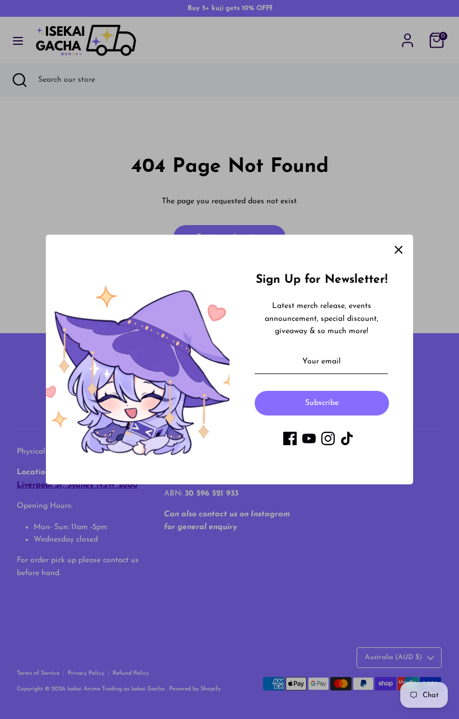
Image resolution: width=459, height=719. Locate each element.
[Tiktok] (347, 438)
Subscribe (322, 403)
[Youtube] (309, 438)
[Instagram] (328, 438)
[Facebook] (290, 438)
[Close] (398, 249)
